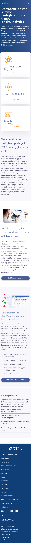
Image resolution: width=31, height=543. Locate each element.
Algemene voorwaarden (10, 529)
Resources (5, 488)
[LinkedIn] (2, 512)
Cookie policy (6, 540)
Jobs (3, 477)
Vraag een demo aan (9, 466)
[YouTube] (16, 512)
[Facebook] (7, 512)
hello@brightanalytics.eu (10, 499)
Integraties (5, 462)
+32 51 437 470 (6, 503)
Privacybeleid (6, 534)
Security (4, 484)
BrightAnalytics (17, 329)
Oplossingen (6, 458)
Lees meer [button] (15, 72)
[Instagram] (12, 512)
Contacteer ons (7, 469)
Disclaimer (5, 537)
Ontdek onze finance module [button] (15, 380)
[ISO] (7, 521)
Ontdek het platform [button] (15, 278)
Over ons (4, 473)
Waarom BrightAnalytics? (10, 454)
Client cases (5, 481)
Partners (4, 492)
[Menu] (28, 3)
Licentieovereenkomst (9, 532)
